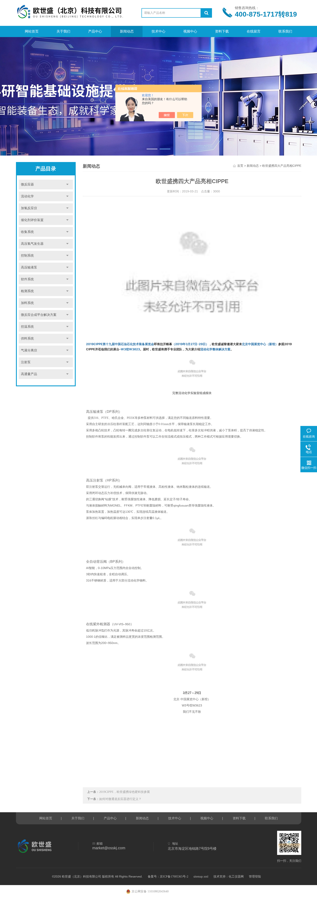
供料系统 (27, 338)
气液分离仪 (29, 350)
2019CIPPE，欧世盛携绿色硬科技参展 (124, 792)
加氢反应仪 (29, 208)
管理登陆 (255, 876)
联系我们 (285, 31)
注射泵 (26, 362)
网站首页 (32, 31)
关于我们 (63, 31)
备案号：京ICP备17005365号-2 (168, 876)
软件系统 (27, 279)
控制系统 (27, 255)
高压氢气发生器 (32, 243)
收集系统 (27, 232)
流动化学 (27, 196)
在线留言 (254, 31)
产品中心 (95, 31)
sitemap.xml (200, 876)
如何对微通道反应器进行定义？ (120, 799)
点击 (67, 184)
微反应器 (27, 184)
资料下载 (222, 31)
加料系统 (27, 303)
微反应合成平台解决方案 (38, 314)
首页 (240, 165)
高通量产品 (29, 374)
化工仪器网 (236, 876)
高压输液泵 (29, 267)
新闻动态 (127, 31)
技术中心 (158, 31)
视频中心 (190, 31)
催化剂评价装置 (32, 220)
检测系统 (27, 291)
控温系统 (27, 326)
